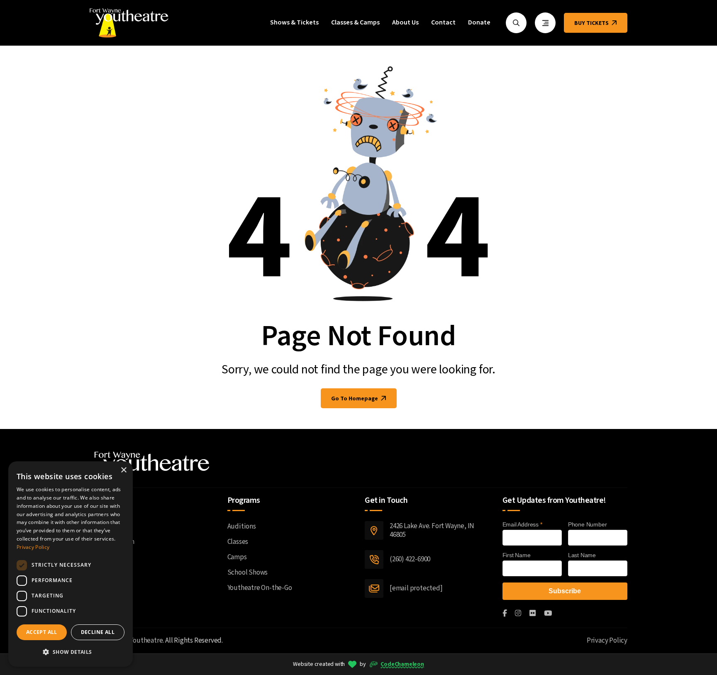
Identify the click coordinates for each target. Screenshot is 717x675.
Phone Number (587, 524)
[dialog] (70, 564)
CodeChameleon (402, 664)
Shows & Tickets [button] (294, 22)
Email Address (522, 524)
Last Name (582, 555)
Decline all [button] (98, 632)
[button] (70, 652)
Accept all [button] (41, 632)
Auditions (241, 526)
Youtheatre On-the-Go (259, 587)
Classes (238, 541)
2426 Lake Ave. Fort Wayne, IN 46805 (432, 530)
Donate (479, 22)
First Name (516, 555)
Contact (443, 22)
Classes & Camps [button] (355, 22)
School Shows (247, 572)
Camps (237, 557)
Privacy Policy (607, 640)
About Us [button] (405, 22)
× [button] (123, 470)
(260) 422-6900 (410, 559)
